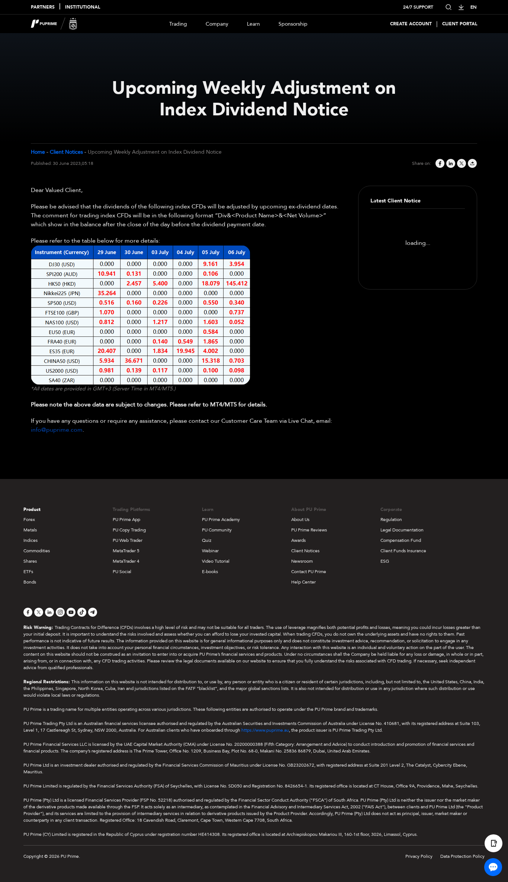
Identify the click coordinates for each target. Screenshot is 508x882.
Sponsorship (293, 24)
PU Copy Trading (129, 530)
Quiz (206, 540)
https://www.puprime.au (265, 730)
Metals (30, 530)
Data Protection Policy (462, 856)
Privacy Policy (419, 856)
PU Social (122, 572)
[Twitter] (461, 163)
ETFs (28, 572)
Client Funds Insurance (403, 551)
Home (38, 152)
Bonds (29, 582)
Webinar (210, 551)
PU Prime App (126, 520)
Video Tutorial (215, 561)
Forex (29, 520)
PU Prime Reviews (309, 530)
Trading (178, 24)
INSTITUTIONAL (82, 7)
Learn (253, 24)
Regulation (391, 520)
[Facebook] (439, 163)
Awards (298, 540)
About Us (300, 520)
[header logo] (54, 23)
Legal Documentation (402, 530)
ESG (384, 561)
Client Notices (66, 152)
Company (217, 24)
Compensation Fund (400, 540)
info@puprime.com (57, 430)
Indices (30, 540)
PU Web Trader (127, 540)
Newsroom (302, 561)
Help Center (303, 582)
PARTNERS (43, 7)
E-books (210, 572)
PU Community (217, 530)
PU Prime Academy (221, 520)
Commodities (36, 551)
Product (32, 509)
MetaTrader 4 (126, 561)
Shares (30, 561)
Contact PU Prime (308, 572)
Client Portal (459, 24)
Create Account (411, 24)
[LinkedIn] (450, 163)
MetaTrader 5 (126, 551)
